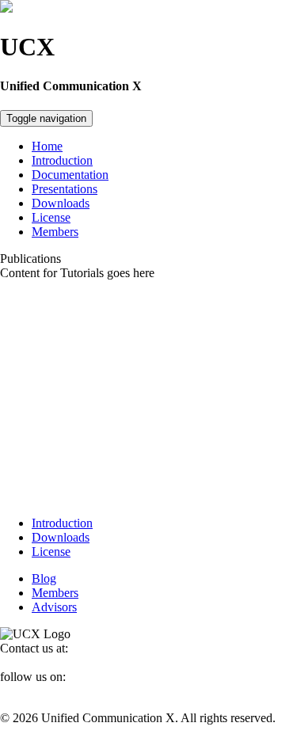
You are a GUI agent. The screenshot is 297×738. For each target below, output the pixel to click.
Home (47, 146)
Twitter (18, 691)
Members (55, 231)
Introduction (62, 160)
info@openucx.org (47, 662)
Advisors (54, 607)
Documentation (70, 174)
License (51, 217)
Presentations (64, 189)
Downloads (60, 203)
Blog (44, 578)
